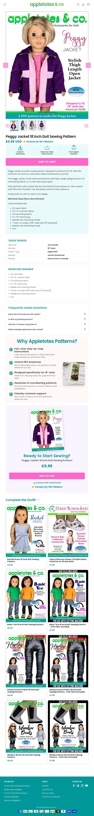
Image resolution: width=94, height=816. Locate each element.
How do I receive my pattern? (22, 324)
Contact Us (47, 789)
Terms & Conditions (51, 797)
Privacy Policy (48, 793)
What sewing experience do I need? (25, 329)
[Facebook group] (73, 785)
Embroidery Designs (13, 789)
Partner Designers (12, 800)
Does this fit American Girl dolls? (24, 314)
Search (45, 786)
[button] (4, 4)
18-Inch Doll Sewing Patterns (17, 786)
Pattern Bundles (11, 797)
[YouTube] (86, 785)
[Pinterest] (78, 785)
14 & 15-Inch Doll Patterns (15, 793)
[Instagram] (82, 785)
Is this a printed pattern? (20, 319)
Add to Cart (47, 162)
